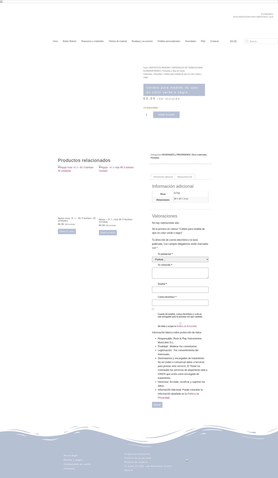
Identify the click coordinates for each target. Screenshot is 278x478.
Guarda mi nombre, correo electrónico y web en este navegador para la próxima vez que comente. (180, 315)
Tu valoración (165, 265)
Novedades (190, 41)
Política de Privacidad (186, 326)
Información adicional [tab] (163, 177)
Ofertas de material (118, 41)
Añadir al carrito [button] (67, 231)
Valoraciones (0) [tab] (184, 177)
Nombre (162, 284)
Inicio (55, 41)
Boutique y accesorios (142, 41)
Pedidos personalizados (169, 41)
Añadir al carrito (166, 114)
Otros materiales (199, 154)
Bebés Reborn (69, 41)
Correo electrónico (167, 297)
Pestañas (158, 74)
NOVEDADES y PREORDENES (176, 154)
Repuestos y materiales (92, 41)
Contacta (214, 41)
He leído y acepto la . (177, 326)
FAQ (203, 41)
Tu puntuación (165, 254)
